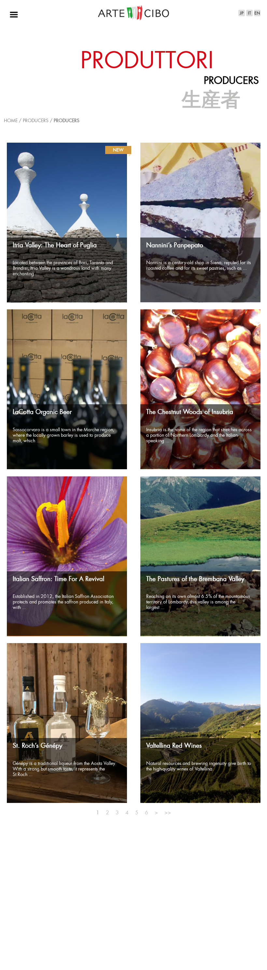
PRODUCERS (66, 121)
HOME (11, 121)
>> (167, 813)
